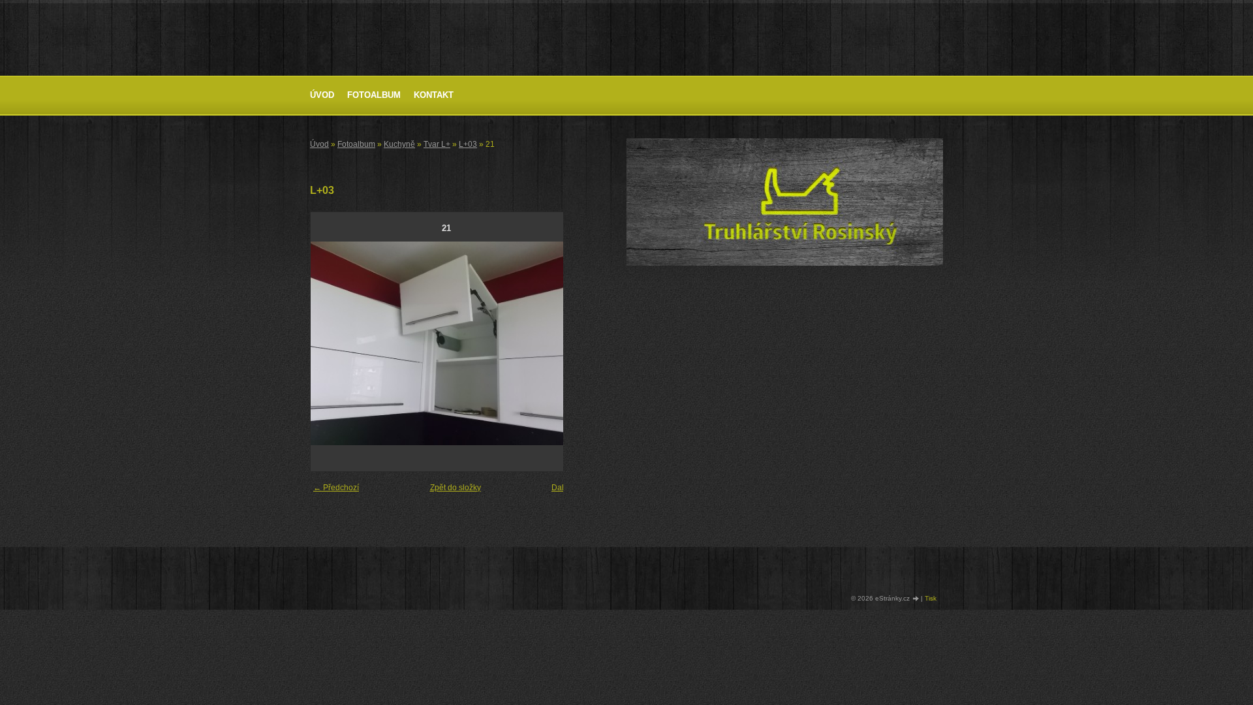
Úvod (322, 95)
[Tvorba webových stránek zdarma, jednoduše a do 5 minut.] (916, 599)
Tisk (930, 598)
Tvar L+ (437, 144)
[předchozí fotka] (332, 343)
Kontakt (434, 95)
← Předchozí (336, 487)
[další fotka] (561, 343)
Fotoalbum (374, 95)
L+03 (468, 144)
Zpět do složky (455, 487)
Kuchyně (399, 144)
